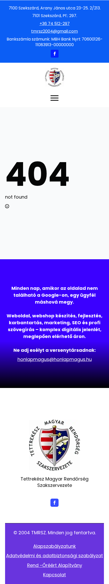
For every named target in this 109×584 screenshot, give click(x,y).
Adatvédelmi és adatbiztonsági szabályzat (54, 555)
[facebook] (55, 54)
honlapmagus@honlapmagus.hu (54, 359)
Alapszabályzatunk (54, 546)
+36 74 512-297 (55, 24)
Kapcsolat (54, 575)
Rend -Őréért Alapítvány (54, 565)
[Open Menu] (54, 98)
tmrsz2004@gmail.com (54, 31)
